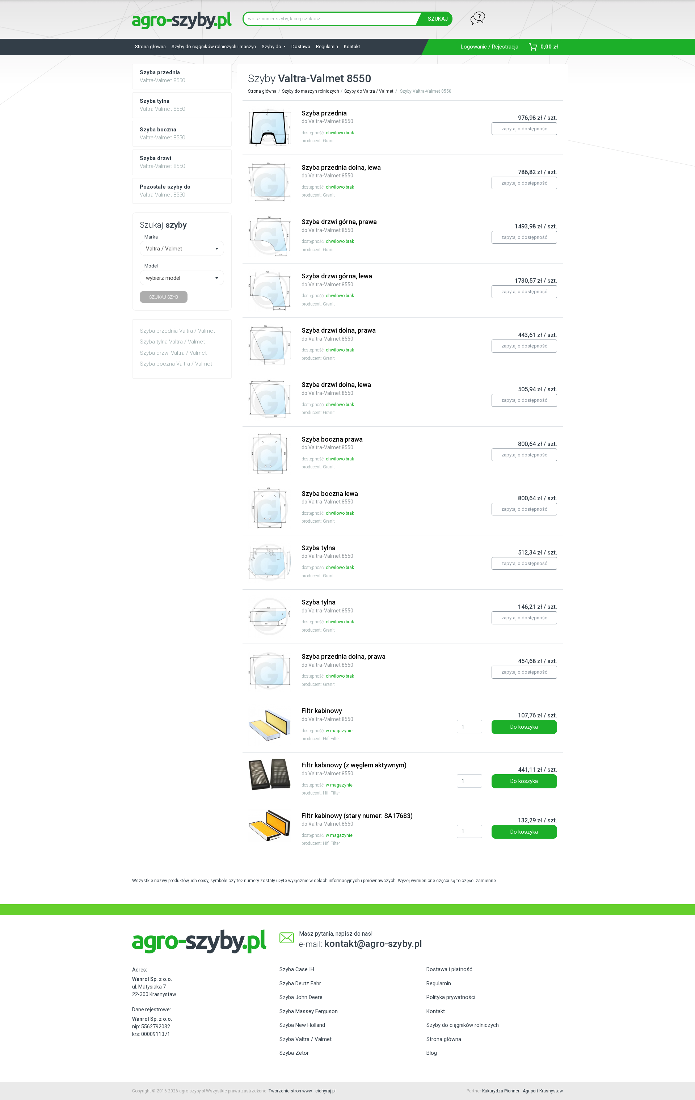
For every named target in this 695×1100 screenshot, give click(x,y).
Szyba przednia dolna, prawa (344, 660)
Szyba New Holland (302, 1025)
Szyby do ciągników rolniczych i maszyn (214, 46)
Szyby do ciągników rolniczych (462, 1025)
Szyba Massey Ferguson (308, 1011)
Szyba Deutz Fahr (300, 983)
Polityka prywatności (450, 997)
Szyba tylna (327, 551)
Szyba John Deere (301, 997)
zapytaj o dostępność (524, 128)
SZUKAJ (438, 19)
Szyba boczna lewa (330, 497)
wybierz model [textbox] (163, 278)
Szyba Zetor (294, 1053)
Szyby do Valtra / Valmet (368, 91)
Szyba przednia (327, 117)
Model (151, 266)
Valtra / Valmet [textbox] (164, 248)
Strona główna (150, 46)
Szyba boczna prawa (332, 443)
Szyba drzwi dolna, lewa (336, 388)
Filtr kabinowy (327, 714)
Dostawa (300, 46)
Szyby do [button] (272, 46)
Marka (151, 237)
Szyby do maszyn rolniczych (310, 91)
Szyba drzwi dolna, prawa (339, 334)
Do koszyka (524, 727)
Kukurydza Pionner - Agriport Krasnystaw (522, 1090)
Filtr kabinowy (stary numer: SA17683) (357, 819)
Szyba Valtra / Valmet (305, 1039)
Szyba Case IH (296, 969)
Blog (431, 1053)
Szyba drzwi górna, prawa (339, 225)
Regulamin (327, 46)
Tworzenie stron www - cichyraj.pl (302, 1090)
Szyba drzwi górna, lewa (337, 279)
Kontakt (352, 46)
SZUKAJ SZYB (163, 297)
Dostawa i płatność (449, 969)
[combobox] (182, 248)
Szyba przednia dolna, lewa (341, 171)
